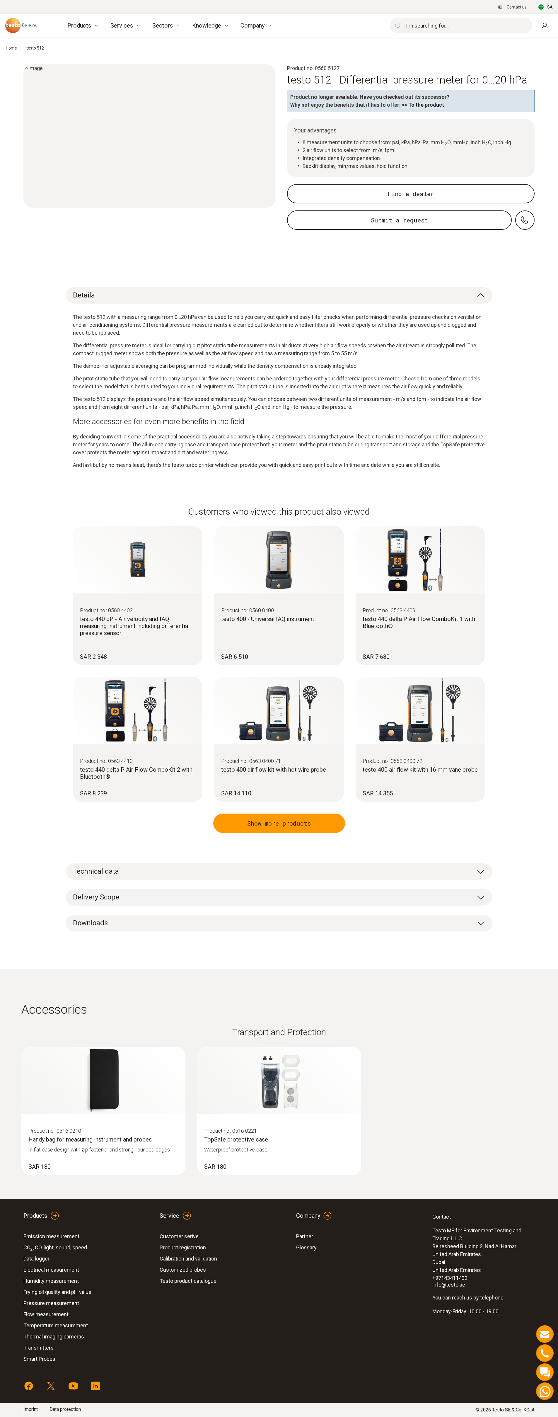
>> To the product (423, 105)
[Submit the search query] (396, 25)
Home (11, 48)
